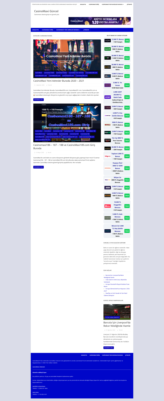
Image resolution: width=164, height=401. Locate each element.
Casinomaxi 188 (79, 131)
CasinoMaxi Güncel (46, 11)
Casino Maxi (38, 131)
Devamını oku (38, 99)
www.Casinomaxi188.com (86, 137)
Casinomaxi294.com (81, 75)
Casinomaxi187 (74, 134)
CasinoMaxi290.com (91, 73)
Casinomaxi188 (85, 134)
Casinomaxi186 (63, 134)
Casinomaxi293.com (68, 75)
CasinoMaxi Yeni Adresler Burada (112, 4)
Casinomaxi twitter (61, 73)
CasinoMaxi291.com (41, 75)
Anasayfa (83, 4)
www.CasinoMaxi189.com (42, 140)
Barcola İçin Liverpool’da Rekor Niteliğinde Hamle (116, 324)
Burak (50, 85)
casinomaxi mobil (49, 73)
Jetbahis (129, 4)
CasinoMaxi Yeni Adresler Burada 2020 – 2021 (58, 80)
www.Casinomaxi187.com (70, 137)
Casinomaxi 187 (68, 131)
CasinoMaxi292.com (54, 75)
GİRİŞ (127, 41)
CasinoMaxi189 (39, 137)
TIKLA (127, 49)
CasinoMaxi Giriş (94, 4)
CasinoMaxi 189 (90, 131)
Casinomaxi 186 (57, 131)
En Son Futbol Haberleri (112, 317)
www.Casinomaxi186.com (53, 137)
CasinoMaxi (38, 73)
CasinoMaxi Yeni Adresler (76, 73)
